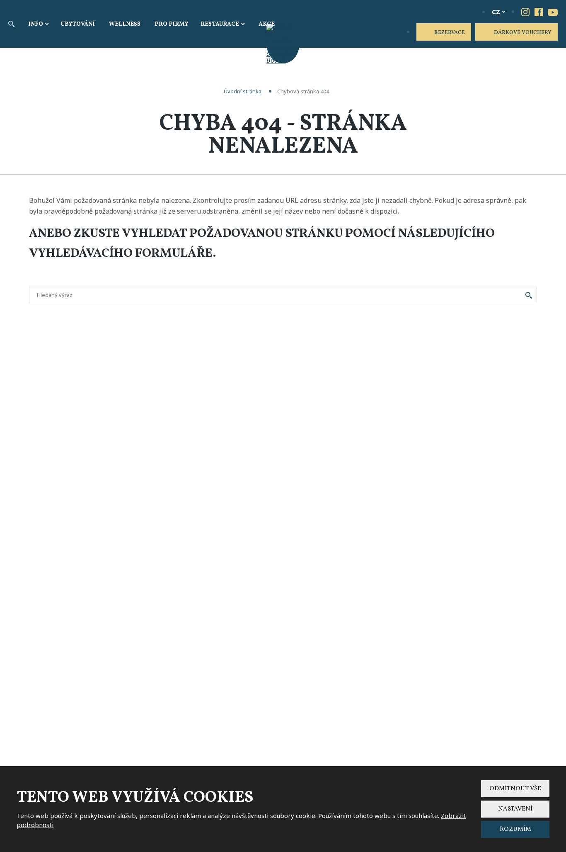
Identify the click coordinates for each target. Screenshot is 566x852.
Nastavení (515, 809)
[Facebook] (539, 12)
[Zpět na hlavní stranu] (283, 43)
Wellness (124, 24)
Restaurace (220, 24)
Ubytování (78, 24)
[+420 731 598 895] (469, 11)
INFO (35, 24)
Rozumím (515, 829)
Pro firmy (171, 24)
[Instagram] (525, 12)
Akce (267, 24)
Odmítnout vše (515, 788)
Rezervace (449, 33)
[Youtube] (553, 12)
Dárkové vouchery (522, 33)
